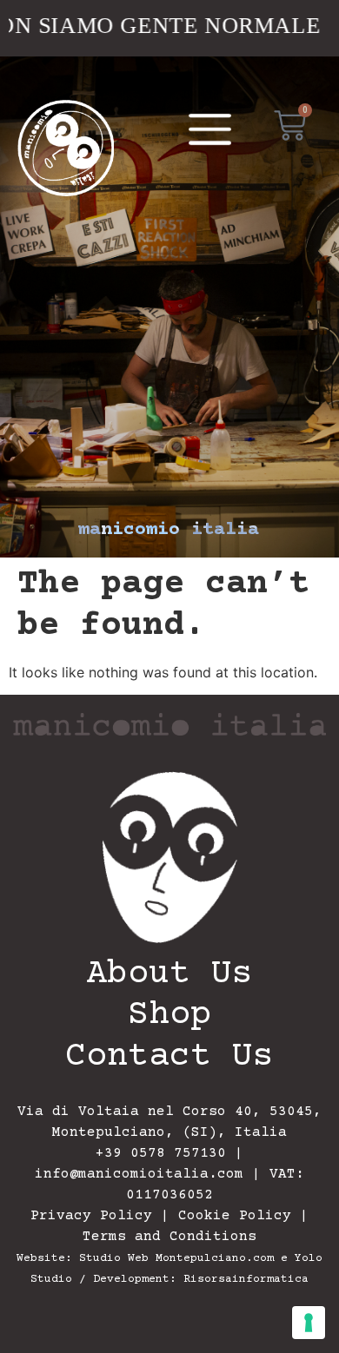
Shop (169, 1015)
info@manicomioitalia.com (139, 1174)
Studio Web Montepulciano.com (176, 1258)
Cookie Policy (234, 1216)
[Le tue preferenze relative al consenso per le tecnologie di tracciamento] (308, 1322)
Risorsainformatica (246, 1279)
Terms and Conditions (169, 1236)
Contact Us (169, 1057)
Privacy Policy (91, 1216)
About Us (169, 974)
